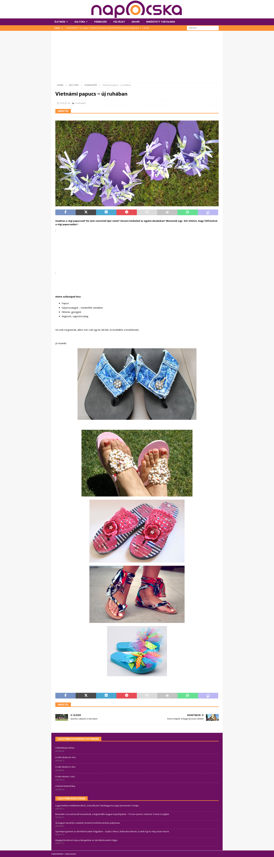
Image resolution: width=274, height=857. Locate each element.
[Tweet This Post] (86, 212)
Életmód (60, 21)
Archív (136, 21)
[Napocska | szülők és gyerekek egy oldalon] (136, 9)
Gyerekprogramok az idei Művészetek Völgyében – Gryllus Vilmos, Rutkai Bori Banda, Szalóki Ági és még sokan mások (112, 831)
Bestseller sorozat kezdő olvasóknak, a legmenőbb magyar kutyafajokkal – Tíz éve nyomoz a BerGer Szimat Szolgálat (112, 814)
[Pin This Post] (126, 212)
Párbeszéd (100, 21)
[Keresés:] (203, 27)
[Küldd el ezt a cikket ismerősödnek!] (147, 212)
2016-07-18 (65, 103)
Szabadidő (80, 103)
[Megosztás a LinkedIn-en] (106, 212)
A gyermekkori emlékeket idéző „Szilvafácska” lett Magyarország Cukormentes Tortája (97, 805)
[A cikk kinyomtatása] (167, 212)
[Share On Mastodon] (208, 212)
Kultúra (80, 21)
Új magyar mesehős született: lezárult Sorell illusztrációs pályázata (87, 822)
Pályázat (119, 21)
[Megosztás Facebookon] (65, 212)
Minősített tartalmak (160, 21)
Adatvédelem (57, 854)
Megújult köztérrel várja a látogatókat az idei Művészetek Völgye (86, 840)
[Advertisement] (137, 58)
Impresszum (70, 854)
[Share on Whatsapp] (187, 212)
